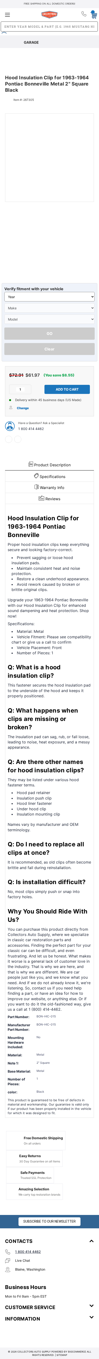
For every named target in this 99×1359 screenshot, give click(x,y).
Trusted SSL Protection (35, 1178)
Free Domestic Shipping (43, 1138)
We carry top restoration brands (39, 1194)
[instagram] (25, 1333)
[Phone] (84, 14)
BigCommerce (77, 1351)
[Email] (17, 439)
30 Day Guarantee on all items (39, 1161)
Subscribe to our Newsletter (49, 1221)
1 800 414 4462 (31, 429)
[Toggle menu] (19, 14)
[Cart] (92, 14)
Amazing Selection (34, 1189)
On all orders (32, 1143)
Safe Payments (32, 1173)
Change (23, 408)
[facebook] (8, 439)
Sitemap (61, 1355)
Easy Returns (30, 1156)
